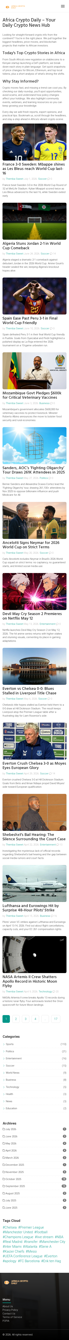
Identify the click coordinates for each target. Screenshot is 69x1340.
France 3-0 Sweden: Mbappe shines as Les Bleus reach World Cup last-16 (34, 168)
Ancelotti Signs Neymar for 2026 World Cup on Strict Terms (31, 544)
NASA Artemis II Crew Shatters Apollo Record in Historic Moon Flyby (30, 981)
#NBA (59, 1237)
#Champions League (18, 1237)
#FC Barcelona (29, 1261)
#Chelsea (10, 1227)
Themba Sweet (14, 178)
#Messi (31, 1251)
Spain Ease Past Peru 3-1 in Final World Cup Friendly (30, 320)
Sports (10, 1044)
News (9, 1101)
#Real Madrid (12, 1242)
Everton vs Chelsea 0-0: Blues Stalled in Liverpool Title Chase (29, 690)
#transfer (31, 1242)
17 (55, 1019)
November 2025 (14, 1172)
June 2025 (11, 1207)
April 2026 (11, 1150)
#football (41, 1232)
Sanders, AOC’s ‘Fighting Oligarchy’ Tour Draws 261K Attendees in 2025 (34, 470)
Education (11, 1108)
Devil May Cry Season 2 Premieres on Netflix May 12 (32, 615)
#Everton (50, 1256)
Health (9, 1094)
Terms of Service (12, 1317)
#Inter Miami (12, 1247)
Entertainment (47, 623)
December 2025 (14, 1164)
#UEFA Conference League (23, 1256)
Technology (45, 991)
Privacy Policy (10, 1309)
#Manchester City (52, 1242)
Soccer (42, 178)
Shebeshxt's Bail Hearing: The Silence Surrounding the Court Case (34, 836)
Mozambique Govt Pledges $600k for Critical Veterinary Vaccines (32, 395)
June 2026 (11, 1136)
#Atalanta (30, 1247)
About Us (8, 1306)
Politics (44, 478)
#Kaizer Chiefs (13, 1251)
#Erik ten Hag (51, 1261)
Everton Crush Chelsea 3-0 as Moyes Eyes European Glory (34, 765)
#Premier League (31, 1227)
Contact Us (9, 1313)
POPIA (6, 1320)
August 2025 (12, 1193)
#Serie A (45, 1247)
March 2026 (12, 1157)
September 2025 (15, 1186)
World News (12, 1072)
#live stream (44, 1237)
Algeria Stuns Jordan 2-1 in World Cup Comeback (32, 245)
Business (44, 403)
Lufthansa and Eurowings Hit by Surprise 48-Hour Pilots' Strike (31, 907)
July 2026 (10, 1129)
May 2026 (10, 1143)
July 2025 (10, 1200)
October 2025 (13, 1179)
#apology (9, 1261)
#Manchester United (18, 1232)
